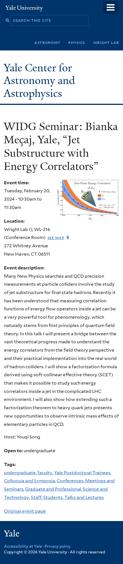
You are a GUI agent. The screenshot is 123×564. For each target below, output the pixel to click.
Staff (36, 497)
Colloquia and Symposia (29, 480)
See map (56, 237)
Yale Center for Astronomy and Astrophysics (39, 80)
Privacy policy (58, 546)
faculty (44, 472)
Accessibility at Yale (23, 546)
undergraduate (20, 472)
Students (53, 497)
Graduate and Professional (53, 489)
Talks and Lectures (84, 497)
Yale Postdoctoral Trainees (82, 472)
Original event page (25, 511)
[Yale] (12, 534)
